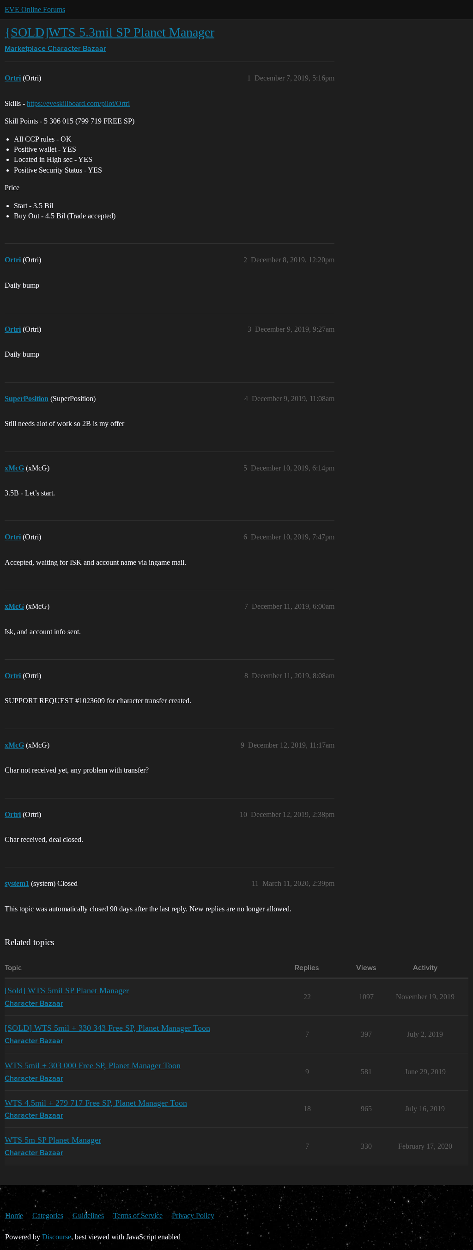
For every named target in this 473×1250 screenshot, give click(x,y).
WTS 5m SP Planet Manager (53, 1140)
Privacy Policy (193, 1215)
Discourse (56, 1237)
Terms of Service (138, 1215)
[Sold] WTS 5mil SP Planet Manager (67, 990)
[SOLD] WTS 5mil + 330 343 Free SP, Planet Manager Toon (107, 1028)
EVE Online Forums (35, 9)
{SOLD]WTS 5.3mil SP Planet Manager (109, 32)
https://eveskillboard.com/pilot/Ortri (78, 103)
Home (14, 1215)
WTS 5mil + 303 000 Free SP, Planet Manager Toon (93, 1065)
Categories (47, 1215)
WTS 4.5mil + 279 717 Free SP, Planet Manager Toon (96, 1103)
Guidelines (88, 1215)
